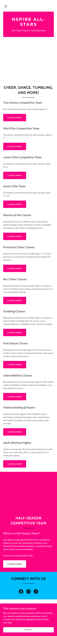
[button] (5, 6)
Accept (28, 630)
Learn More (14, 117)
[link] (28, 22)
